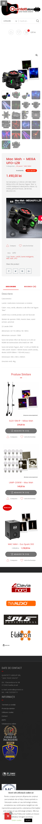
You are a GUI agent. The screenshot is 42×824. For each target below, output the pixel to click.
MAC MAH (27, 166)
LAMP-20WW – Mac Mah (21, 482)
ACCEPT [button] (28, 820)
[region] (21, 614)
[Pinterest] (22, 271)
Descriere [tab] (11, 287)
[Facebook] (8, 271)
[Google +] (28, 271)
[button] (37, 55)
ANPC (4, 720)
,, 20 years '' (19, 166)
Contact (5, 716)
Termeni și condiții (8, 705)
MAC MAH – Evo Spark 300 (21, 544)
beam (13, 257)
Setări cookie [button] (17, 820)
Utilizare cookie (7, 712)
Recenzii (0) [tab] (30, 287)
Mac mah (9, 258)
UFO (15, 258)
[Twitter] (15, 271)
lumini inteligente (27, 257)
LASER (18, 257)
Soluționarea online (9, 724)
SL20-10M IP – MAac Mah (21, 421)
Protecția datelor (8, 708)
